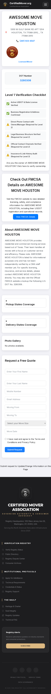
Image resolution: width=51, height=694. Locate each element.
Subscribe (25, 646)
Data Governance (25, 682)
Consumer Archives (13, 563)
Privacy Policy (28, 442)
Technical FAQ (11, 620)
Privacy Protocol (18, 677)
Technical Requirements (15, 582)
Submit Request (14, 449)
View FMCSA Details (25, 217)
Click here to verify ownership (31, 166)
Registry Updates (12, 615)
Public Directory (11, 554)
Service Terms (35, 677)
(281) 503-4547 (27, 41)
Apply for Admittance (14, 578)
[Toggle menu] (46, 4)
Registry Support (12, 591)
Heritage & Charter (13, 606)
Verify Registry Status (14, 550)
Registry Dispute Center (15, 559)
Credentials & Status (13, 587)
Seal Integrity (10, 611)
